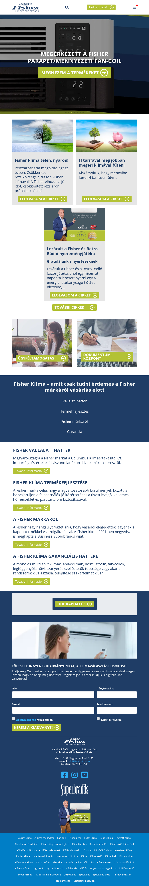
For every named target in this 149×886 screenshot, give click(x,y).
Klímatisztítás (79, 844)
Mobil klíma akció (124, 868)
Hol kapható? (98, 7)
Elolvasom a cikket (39, 198)
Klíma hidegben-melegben (55, 844)
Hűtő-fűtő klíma (103, 850)
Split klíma (84, 874)
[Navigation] (134, 7)
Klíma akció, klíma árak (122, 844)
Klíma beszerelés (98, 844)
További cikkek (69, 307)
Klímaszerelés (104, 862)
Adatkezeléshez (26, 719)
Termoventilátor (122, 874)
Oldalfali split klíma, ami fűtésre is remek (38, 850)
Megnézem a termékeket (70, 73)
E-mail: (16, 704)
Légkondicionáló (54, 868)
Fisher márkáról (74, 421)
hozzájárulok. (34, 719)
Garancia (74, 431)
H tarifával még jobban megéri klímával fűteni (102, 162)
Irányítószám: (105, 688)
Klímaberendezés (24, 862)
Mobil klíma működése (48, 874)
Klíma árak (110, 856)
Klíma (84, 856)
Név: (14, 688)
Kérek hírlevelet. (111, 719)
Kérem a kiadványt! (33, 727)
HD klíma (86, 850)
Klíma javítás (43, 862)
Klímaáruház (126, 856)
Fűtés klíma (90, 837)
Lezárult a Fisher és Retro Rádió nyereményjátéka (72, 251)
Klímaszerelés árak (124, 862)
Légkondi (38, 868)
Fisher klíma (75, 837)
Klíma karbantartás (63, 862)
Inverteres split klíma (67, 856)
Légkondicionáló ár (76, 868)
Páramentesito (63, 880)
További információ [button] (28, 471)
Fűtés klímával (71, 850)
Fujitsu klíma (23, 856)
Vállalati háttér (75, 401)
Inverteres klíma (123, 850)
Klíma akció (96, 856)
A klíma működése (44, 837)
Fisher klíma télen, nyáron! (41, 160)
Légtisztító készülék (83, 880)
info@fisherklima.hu (79, 761)
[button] (66, 112)
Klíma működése (85, 862)
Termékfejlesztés (74, 411)
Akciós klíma (25, 837)
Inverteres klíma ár (43, 856)
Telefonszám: (105, 704)
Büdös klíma (106, 837)
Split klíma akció (101, 874)
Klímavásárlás (22, 868)
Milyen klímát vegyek (101, 868)
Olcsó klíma (70, 874)
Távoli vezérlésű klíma (26, 844)
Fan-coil (61, 837)
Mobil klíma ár (25, 874)
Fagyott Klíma (123, 837)
